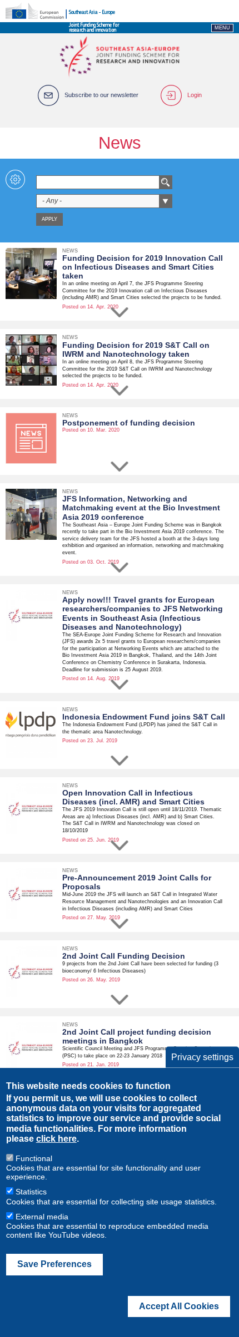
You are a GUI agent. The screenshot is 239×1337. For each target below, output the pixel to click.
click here (56, 1138)
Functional (34, 1158)
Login (194, 95)
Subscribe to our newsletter (101, 95)
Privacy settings (202, 1056)
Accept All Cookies (179, 1306)
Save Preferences (54, 1264)
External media (42, 1216)
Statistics (31, 1191)
